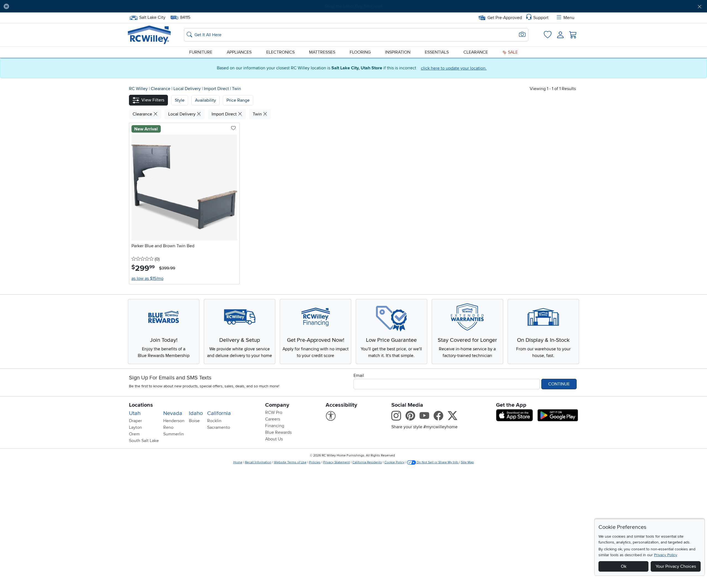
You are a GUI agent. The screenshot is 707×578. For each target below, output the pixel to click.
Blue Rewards (278, 432)
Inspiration (397, 52)
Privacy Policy (665, 555)
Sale (512, 52)
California (219, 413)
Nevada (172, 413)
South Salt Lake (144, 440)
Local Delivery (187, 88)
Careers (272, 419)
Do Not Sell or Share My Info (437, 462)
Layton (135, 427)
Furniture (200, 52)
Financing (274, 426)
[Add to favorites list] (233, 128)
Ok (623, 566)
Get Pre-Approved (504, 17)
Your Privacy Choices (676, 566)
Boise (194, 421)
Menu (568, 17)
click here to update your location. (454, 68)
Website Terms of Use (290, 462)
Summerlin (173, 434)
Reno (168, 427)
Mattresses (322, 52)
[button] (67, 6)
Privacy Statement (336, 462)
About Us (274, 439)
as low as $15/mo (147, 278)
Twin (236, 88)
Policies (315, 462)
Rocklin (214, 421)
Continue (559, 384)
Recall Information (258, 462)
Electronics (280, 52)
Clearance (475, 52)
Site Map (467, 462)
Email (359, 375)
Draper (135, 421)
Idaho (196, 413)
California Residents (367, 462)
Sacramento (218, 427)
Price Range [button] (238, 100)
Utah (135, 413)
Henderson (173, 421)
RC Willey (138, 88)
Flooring (360, 52)
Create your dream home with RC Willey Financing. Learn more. (353, 6)
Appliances (239, 52)
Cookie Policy (394, 462)
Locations (141, 405)
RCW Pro (273, 412)
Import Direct (217, 88)
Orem (134, 434)
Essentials (437, 52)
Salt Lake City (152, 17)
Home (237, 462)
